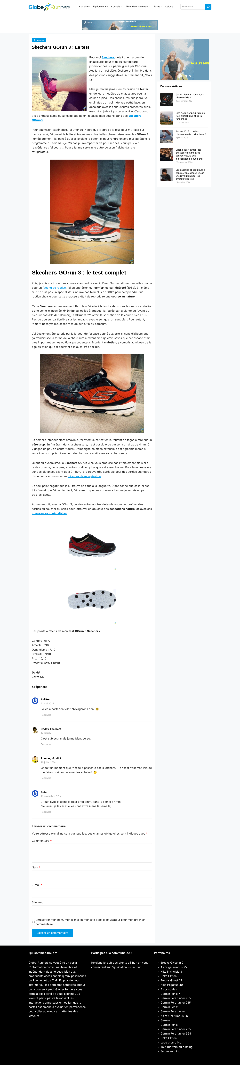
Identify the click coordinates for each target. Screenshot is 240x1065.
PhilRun (45, 699)
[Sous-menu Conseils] (121, 6)
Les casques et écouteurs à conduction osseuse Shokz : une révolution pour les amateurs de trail (191, 174)
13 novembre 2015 (51, 796)
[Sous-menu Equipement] (107, 6)
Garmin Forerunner (172, 1011)
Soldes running (170, 1051)
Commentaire (42, 840)
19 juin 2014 (47, 732)
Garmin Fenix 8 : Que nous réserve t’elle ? (190, 96)
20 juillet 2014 (48, 762)
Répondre (46, 714)
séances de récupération (84, 476)
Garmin (165, 1020)
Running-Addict (51, 758)
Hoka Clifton (168, 1038)
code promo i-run (171, 1042)
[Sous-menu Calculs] (174, 6)
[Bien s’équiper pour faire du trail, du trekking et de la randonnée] (166, 118)
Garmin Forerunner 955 (175, 998)
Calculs (169, 6)
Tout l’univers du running (176, 1047)
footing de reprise (54, 287)
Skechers (108, 57)
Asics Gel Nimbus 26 (174, 1016)
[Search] (208, 7)
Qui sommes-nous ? (43, 953)
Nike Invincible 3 (171, 971)
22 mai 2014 (47, 703)
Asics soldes (168, 989)
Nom (36, 867)
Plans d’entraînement (137, 6)
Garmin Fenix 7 (170, 993)
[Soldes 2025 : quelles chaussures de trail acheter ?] (166, 136)
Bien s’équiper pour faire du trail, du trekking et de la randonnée (190, 115)
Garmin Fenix (169, 1024)
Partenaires (162, 953)
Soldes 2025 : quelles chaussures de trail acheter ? (191, 133)
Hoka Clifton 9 (169, 976)
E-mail (37, 885)
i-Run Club (135, 967)
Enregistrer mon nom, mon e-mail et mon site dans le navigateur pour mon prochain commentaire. (90, 922)
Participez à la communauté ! (111, 953)
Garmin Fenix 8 (170, 1007)
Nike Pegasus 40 (171, 984)
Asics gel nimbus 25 (173, 967)
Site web (37, 902)
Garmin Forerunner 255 (175, 1002)
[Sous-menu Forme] (161, 6)
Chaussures (38, 40)
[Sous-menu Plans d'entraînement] (149, 6)
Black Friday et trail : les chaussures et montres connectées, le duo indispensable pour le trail (189, 154)
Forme (156, 6)
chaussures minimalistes (49, 513)
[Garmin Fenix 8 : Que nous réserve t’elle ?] (166, 99)
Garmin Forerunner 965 (175, 1033)
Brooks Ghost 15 (171, 980)
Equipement (99, 6)
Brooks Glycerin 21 (172, 962)
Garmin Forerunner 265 (175, 1029)
